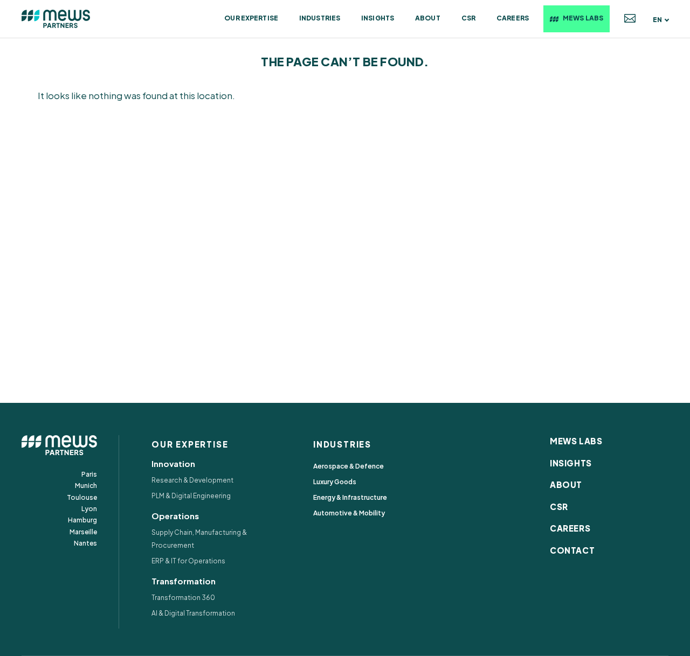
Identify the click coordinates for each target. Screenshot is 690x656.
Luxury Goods (334, 482)
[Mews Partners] (56, 19)
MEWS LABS (576, 441)
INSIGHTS (571, 463)
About (427, 18)
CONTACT (572, 550)
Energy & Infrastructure (350, 497)
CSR (468, 18)
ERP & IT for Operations (188, 561)
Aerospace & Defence (348, 466)
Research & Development (192, 480)
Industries (319, 18)
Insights (377, 18)
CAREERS (570, 528)
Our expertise (251, 18)
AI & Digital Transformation (193, 613)
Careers (512, 18)
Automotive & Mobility (349, 513)
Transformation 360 (183, 598)
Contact (630, 18)
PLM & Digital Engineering (191, 496)
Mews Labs (583, 18)
